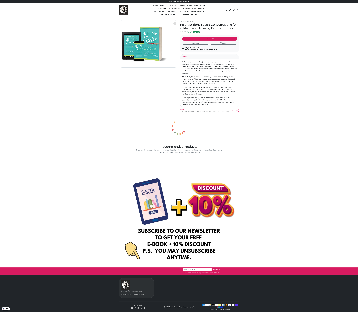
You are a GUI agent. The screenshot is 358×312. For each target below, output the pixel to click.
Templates (186, 8)
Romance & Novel (198, 8)
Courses (182, 5)
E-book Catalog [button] (159, 8)
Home (155, 5)
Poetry (189, 5)
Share (236, 110)
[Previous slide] (119, 156)
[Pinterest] (141, 308)
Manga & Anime (158, 11)
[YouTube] (144, 308)
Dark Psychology (174, 8)
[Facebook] (132, 308)
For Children (184, 11)
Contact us (172, 5)
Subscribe (216, 269)
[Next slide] (239, 156)
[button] (226, 9)
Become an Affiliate (168, 14)
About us (163, 5)
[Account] (230, 9)
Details (184, 57)
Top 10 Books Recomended (187, 14)
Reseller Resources (198, 11)
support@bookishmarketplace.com (134, 294)
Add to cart (210, 39)
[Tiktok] (138, 308)
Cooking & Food (172, 11)
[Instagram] (135, 308)
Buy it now (195, 43)
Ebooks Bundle (199, 5)
